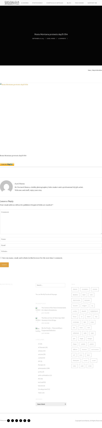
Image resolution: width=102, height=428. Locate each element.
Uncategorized (42, 389)
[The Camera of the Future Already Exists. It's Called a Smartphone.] (38, 309)
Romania (84, 349)
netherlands (76, 333)
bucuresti (75, 305)
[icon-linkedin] (25, 420)
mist (88, 327)
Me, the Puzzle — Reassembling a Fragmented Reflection (52, 329)
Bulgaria (84, 305)
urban (74, 366)
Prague (74, 344)
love (74, 327)
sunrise (85, 360)
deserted (84, 311)
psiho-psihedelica (43, 375)
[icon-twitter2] (13, 420)
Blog (69, 3)
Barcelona (75, 294)
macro (81, 327)
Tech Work (79, 3)
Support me (92, 3)
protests (92, 344)
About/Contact (11, 3)
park (74, 338)
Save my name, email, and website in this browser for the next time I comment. (32, 258)
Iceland (88, 316)
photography (42, 368)
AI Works (24, 3)
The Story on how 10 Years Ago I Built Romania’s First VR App (53, 319)
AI (38, 344)
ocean (92, 333)
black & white (76, 300)
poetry (40, 372)
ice (81, 316)
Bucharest (87, 300)
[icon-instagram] (21, 420)
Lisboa (92, 322)
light (85, 322)
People (81, 338)
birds (91, 294)
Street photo (76, 360)
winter (90, 366)
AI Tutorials (41, 347)
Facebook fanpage (51, 294)
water (82, 366)
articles (40, 351)
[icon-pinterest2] (17, 420)
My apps (40, 365)
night (85, 333)
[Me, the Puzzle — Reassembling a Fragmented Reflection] (38, 329)
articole (40, 354)
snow (80, 355)
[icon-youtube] (28, 420)
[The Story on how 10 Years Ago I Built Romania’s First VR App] (38, 319)
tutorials (40, 386)
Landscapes (76, 322)
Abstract (75, 289)
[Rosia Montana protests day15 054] (51, 117)
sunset (94, 360)
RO (39, 379)
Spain (88, 355)
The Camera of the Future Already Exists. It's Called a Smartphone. (54, 309)
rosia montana (95, 349)
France (74, 316)
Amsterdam (85, 289)
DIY (39, 361)
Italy (96, 316)
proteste (83, 344)
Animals (95, 289)
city (92, 305)
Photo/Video (37, 3)
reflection (75, 349)
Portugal (90, 338)
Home (89, 70)
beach (84, 294)
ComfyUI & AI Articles (55, 3)
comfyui (75, 311)
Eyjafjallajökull (94, 311)
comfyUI (40, 358)
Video (40, 393)
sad (74, 355)
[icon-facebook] (9, 420)
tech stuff (41, 382)
